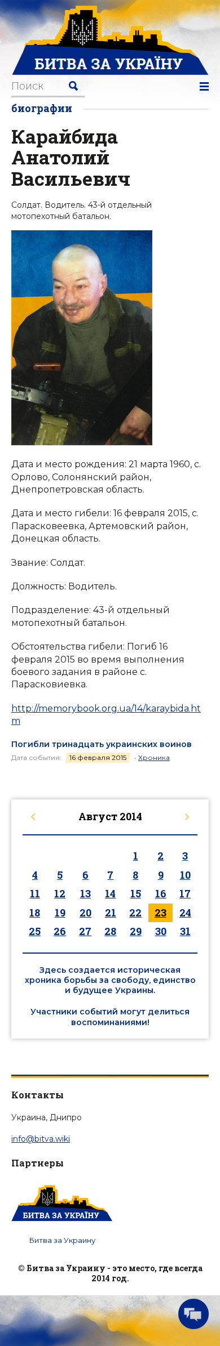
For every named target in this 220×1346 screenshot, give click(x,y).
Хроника (154, 757)
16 (160, 893)
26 (60, 931)
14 (110, 893)
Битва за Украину (62, 1240)
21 (110, 912)
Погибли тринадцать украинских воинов (101, 744)
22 (135, 912)
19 (60, 912)
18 (34, 912)
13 (85, 893)
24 (185, 912)
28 (110, 931)
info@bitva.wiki (40, 1139)
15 (135, 893)
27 (85, 931)
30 (160, 931)
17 (185, 893)
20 (85, 912)
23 (160, 912)
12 (59, 893)
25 (35, 931)
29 (136, 931)
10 (185, 875)
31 (185, 931)
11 (35, 893)
